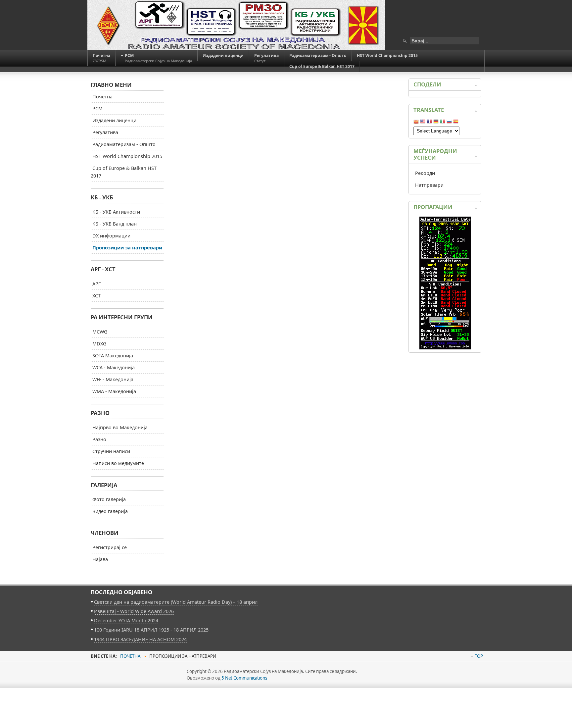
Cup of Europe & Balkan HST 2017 (124, 172)
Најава (100, 559)
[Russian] (449, 123)
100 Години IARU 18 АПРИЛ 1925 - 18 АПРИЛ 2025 (151, 630)
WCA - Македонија (113, 367)
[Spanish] (455, 123)
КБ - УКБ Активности (116, 212)
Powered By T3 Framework (120, 682)
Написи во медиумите (118, 463)
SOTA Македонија (112, 355)
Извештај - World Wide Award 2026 (134, 611)
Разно (99, 439)
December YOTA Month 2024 (126, 620)
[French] (429, 123)
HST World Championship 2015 (127, 156)
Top (479, 656)
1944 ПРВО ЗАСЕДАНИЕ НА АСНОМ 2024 (140, 639)
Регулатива (105, 132)
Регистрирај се (109, 547)
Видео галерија (110, 511)
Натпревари (429, 185)
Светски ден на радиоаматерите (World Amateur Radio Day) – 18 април (176, 602)
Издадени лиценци (114, 120)
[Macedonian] (416, 123)
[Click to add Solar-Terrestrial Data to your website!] (445, 347)
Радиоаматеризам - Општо (124, 144)
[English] (422, 123)
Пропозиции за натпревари (127, 247)
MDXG (99, 343)
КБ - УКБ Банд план (114, 224)
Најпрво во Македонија (120, 427)
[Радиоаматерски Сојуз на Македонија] (236, 25)
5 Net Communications (244, 678)
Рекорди (425, 173)
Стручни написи (111, 451)
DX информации (111, 235)
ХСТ (96, 295)
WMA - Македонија (114, 391)
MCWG (99, 332)
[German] (436, 123)
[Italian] (442, 123)
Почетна (102, 96)
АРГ (96, 284)
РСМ (97, 108)
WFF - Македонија (112, 379)
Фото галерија (109, 499)
